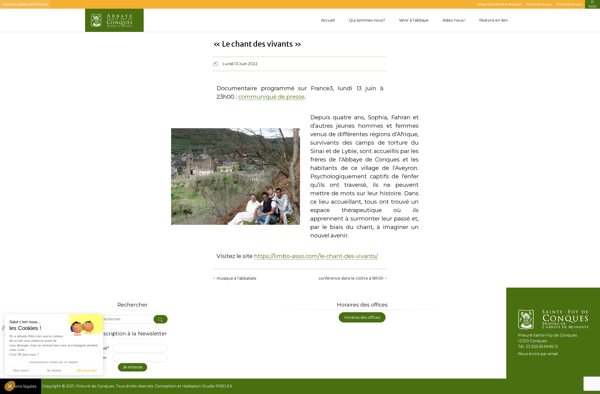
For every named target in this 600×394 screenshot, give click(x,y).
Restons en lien (493, 20)
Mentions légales (20, 386)
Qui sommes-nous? (367, 20)
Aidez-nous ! (453, 20)
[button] (9, 386)
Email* (103, 348)
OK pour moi (87, 370)
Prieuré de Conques (539, 4)
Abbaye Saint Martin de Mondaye (499, 4)
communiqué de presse (271, 97)
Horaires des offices (362, 317)
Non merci (21, 370)
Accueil (328, 20)
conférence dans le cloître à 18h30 (351, 278)
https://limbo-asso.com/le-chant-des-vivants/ (316, 256)
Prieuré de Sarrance (570, 4)
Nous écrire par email (538, 354)
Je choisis (54, 370)
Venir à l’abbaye (413, 20)
